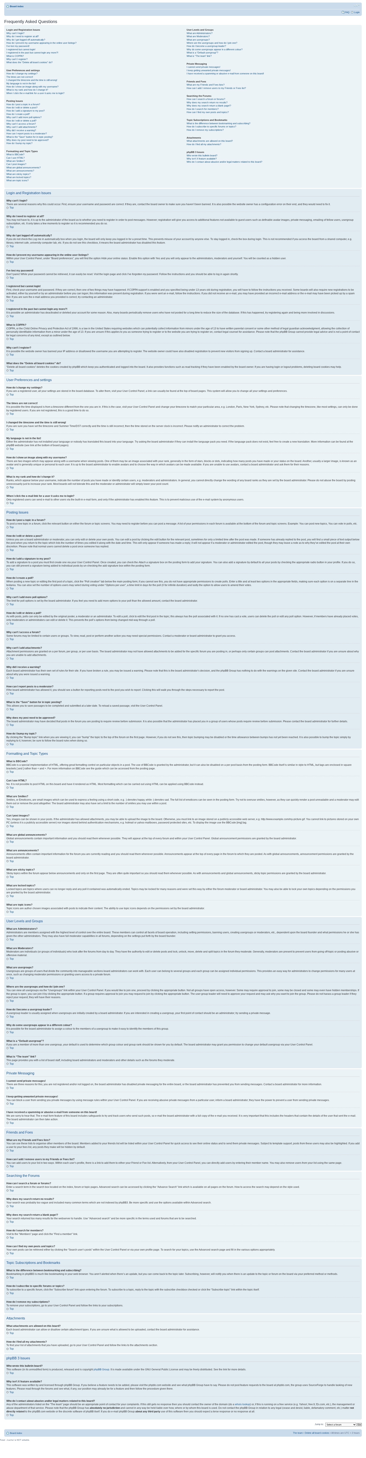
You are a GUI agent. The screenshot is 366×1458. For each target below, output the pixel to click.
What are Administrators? (199, 33)
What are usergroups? (198, 39)
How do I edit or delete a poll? (21, 120)
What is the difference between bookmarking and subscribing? (218, 123)
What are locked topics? (18, 177)
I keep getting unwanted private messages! (209, 70)
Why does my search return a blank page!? (209, 105)
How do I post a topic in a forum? (23, 104)
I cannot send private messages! (203, 67)
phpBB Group (101, 1369)
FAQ (347, 12)
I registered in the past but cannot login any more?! (32, 52)
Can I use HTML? (15, 158)
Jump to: (319, 1424)
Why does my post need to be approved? (27, 140)
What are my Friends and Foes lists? (206, 84)
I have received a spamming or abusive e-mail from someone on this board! (225, 73)
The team (298, 1433)
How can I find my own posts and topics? (208, 112)
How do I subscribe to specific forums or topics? (211, 126)
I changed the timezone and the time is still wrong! (31, 80)
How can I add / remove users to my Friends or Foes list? (216, 88)
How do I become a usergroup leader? (206, 46)
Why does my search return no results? (207, 102)
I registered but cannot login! (20, 49)
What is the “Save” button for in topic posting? (29, 137)
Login (357, 12)
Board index (17, 6)
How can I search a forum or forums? (206, 99)
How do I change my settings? (21, 73)
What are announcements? (20, 170)
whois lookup (242, 1404)
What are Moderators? (198, 36)
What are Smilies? (15, 161)
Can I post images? (16, 164)
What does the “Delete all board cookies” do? (29, 62)
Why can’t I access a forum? (21, 124)
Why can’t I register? (17, 59)
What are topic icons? (17, 180)
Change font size (357, 5)
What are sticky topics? (18, 174)
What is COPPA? (15, 56)
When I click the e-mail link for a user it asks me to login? (35, 93)
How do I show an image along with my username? (32, 86)
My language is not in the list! (21, 83)
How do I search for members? (203, 109)
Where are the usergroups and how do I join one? (212, 43)
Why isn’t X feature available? (202, 158)
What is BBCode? (15, 154)
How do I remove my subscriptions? (205, 130)
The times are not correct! (19, 77)
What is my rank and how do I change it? (27, 90)
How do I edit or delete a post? (21, 107)
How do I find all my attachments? (204, 144)
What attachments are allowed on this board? (210, 141)
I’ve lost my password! (17, 46)
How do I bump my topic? (19, 143)
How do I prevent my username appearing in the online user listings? (41, 43)
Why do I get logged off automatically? (25, 39)
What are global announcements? (23, 167)
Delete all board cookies (317, 1433)
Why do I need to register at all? (22, 36)
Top (12, 207)
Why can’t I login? (15, 33)
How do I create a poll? (18, 114)
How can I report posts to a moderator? (26, 133)
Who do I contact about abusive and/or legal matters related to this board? (224, 162)
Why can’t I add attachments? (21, 127)
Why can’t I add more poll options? (24, 117)
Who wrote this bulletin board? (202, 155)
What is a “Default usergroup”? (202, 52)
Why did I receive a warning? (21, 130)
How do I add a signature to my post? (25, 110)
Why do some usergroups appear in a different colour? (215, 49)
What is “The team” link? (199, 56)
